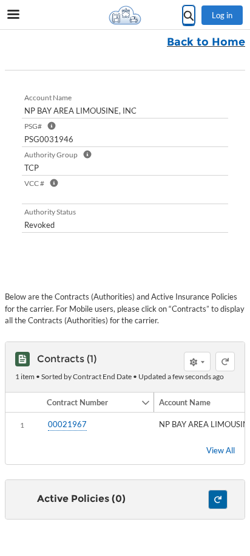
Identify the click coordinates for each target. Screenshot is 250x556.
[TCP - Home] (125, 15)
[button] (91, 402)
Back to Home (206, 42)
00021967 (67, 424)
